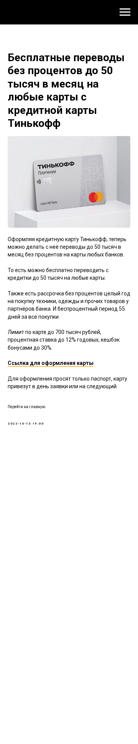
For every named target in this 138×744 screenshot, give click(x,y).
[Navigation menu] (125, 12)
